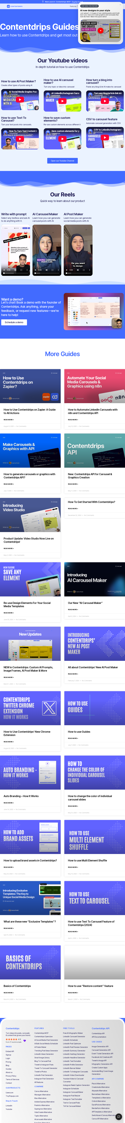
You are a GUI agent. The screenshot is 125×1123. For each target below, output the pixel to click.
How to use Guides (79, 731)
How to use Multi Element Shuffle (87, 860)
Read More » (9, 420)
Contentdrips (12, 1028)
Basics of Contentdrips (17, 986)
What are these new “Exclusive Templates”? (30, 921)
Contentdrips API (100, 1028)
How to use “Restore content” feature (90, 986)
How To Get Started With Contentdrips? (91, 502)
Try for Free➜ (77, 2)
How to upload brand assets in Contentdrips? (30, 860)
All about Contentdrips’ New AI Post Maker (93, 667)
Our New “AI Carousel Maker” (85, 602)
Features (73, 6)
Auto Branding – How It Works (21, 796)
